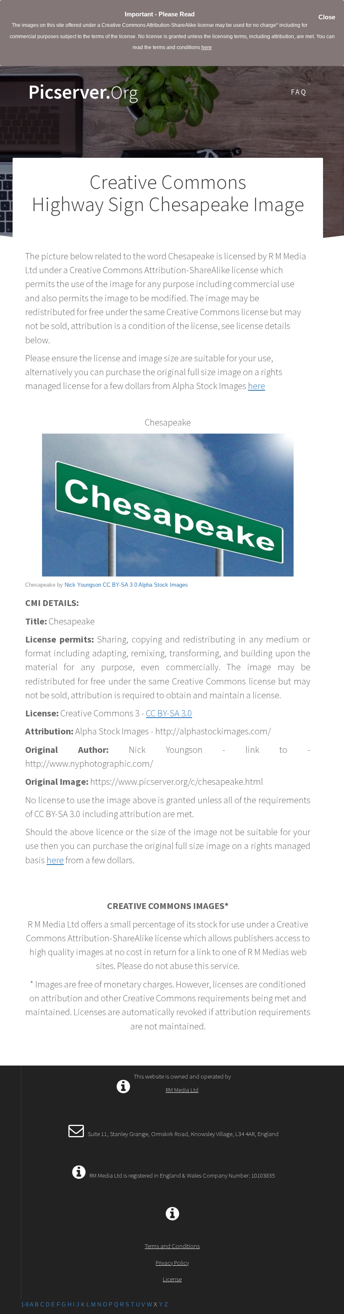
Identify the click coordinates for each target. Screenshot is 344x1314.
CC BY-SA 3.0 (120, 585)
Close (326, 17)
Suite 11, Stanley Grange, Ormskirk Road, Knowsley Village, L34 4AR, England (183, 1134)
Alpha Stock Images (163, 585)
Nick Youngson (83, 585)
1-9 (25, 1304)
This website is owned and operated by (182, 1082)
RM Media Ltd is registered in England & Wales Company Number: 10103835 (182, 1175)
